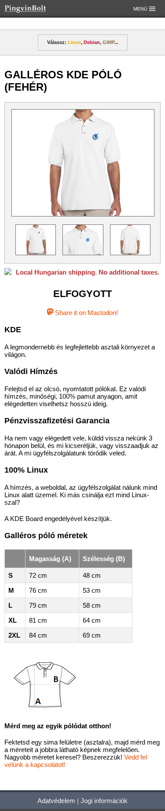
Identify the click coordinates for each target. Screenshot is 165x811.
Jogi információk (104, 800)
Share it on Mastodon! (85, 312)
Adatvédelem (56, 800)
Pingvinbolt (37, 9)
